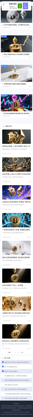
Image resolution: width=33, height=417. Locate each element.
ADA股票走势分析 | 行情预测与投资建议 (15, 376)
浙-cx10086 (29, 414)
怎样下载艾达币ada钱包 (11, 385)
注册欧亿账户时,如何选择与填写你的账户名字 (16, 313)
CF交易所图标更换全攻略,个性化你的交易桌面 (17, 394)
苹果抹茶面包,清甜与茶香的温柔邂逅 (15, 84)
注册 (19, 6)
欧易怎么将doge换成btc (11, 371)
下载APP (25, 5)
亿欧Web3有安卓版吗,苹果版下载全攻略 (16, 202)
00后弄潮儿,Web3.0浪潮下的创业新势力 (16, 174)
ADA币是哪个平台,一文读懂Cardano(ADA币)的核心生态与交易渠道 (16, 285)
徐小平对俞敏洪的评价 (10, 367)
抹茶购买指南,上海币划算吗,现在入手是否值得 (16, 146)
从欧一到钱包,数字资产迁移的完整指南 (15, 389)
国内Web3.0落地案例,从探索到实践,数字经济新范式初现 (15, 341)
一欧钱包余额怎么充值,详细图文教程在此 (16, 230)
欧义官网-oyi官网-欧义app (8, 1)
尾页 (22, 352)
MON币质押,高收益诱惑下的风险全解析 (15, 398)
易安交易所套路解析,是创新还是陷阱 (16, 257)
